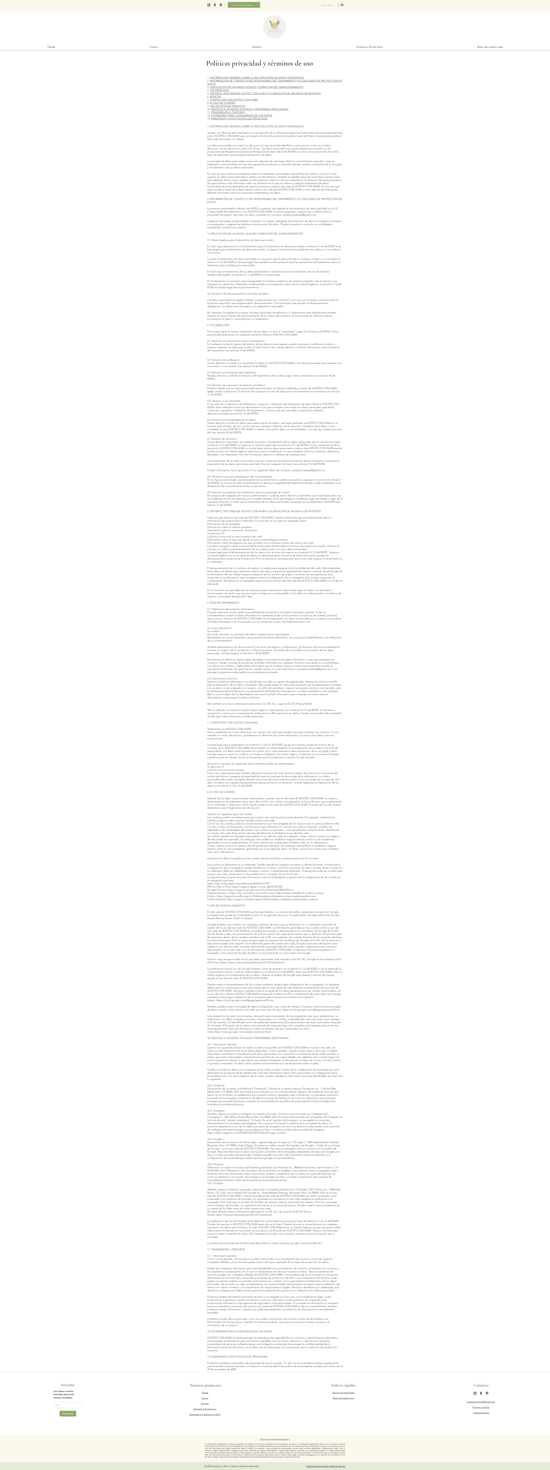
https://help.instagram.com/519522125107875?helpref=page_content (246, 1132)
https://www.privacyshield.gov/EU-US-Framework (256, 962)
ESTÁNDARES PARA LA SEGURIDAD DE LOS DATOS (241, 115)
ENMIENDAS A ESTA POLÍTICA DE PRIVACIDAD (239, 118)
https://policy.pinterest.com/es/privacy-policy (261, 1180)
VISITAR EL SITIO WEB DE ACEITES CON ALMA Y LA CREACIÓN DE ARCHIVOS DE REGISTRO (265, 93)
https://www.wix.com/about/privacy (242, 716)
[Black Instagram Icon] (209, 5)
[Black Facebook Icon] (215, 5)
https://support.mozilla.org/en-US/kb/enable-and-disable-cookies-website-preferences (266, 896)
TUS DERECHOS (219, 90)
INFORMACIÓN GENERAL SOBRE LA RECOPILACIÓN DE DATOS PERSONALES (257, 77)
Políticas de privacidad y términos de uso (325, 1466)
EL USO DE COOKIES (222, 103)
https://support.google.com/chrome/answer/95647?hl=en (260, 889)
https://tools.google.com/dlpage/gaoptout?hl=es (244, 1000)
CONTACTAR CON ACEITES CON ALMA (234, 99)
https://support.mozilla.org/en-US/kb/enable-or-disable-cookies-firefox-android (272, 899)
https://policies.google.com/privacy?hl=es (270, 1158)
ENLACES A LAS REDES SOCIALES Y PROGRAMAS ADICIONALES (249, 109)
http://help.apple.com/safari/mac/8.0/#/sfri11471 (242, 883)
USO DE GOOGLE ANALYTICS (227, 106)
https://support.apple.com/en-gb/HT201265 (257, 886)
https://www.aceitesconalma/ (324, 136)
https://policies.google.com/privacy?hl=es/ (297, 1243)
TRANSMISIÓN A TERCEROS (228, 112)
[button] (340, 4)
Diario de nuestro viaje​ (343, 1398)
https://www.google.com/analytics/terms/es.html (242, 1031)
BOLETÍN (215, 96)
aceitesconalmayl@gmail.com (299, 214)
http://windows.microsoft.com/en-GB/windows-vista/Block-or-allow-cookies (280, 893)
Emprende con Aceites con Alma (204, 1414)
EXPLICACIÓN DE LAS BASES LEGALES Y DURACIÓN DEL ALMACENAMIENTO (256, 87)
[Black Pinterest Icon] (221, 5)
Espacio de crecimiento (343, 1392)
